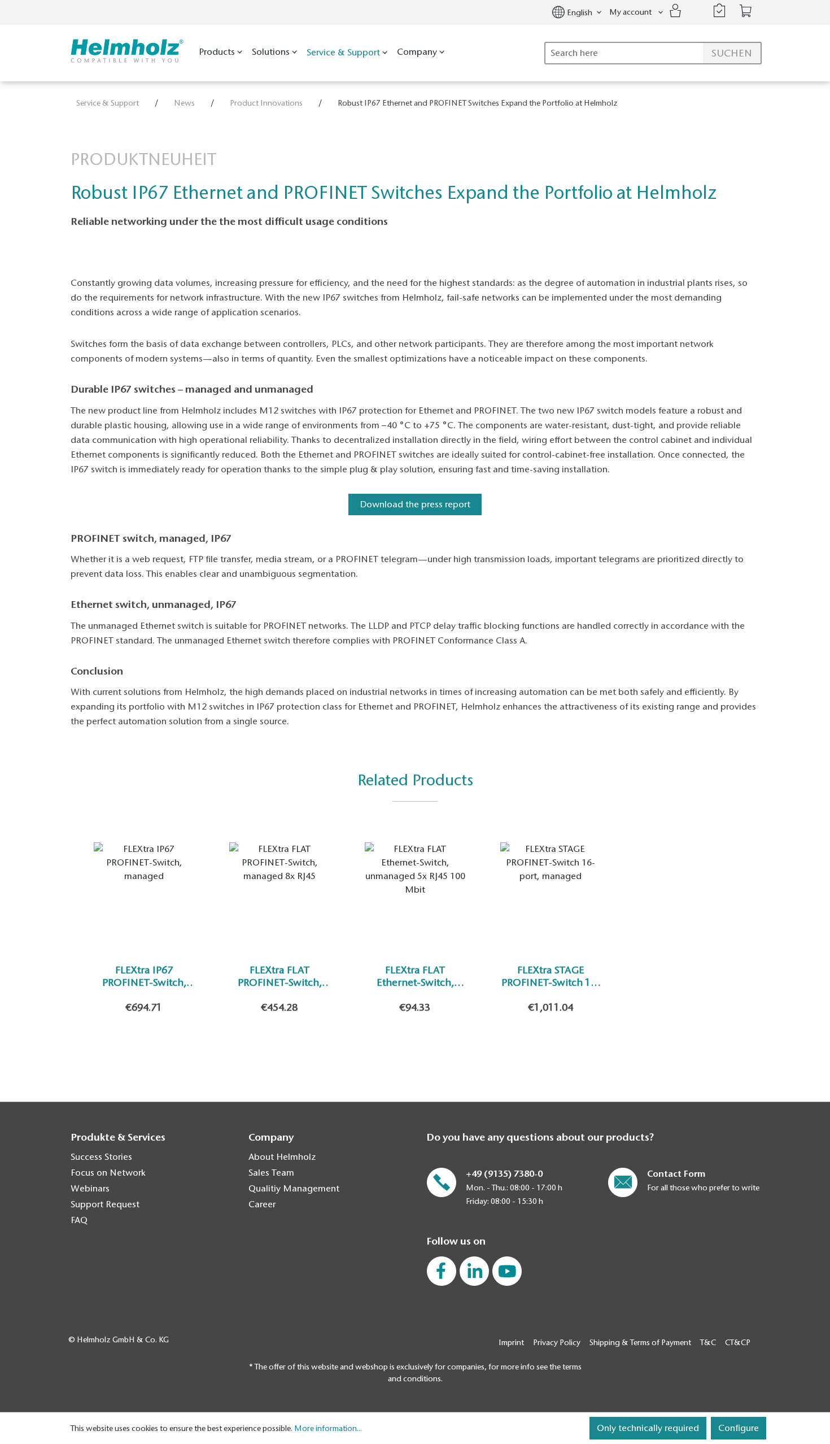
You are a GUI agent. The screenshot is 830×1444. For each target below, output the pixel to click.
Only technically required (648, 1428)
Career (262, 1204)
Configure (738, 1428)
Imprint (511, 1342)
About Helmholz (282, 1157)
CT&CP (737, 1342)
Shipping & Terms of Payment (640, 1342)
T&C (708, 1342)
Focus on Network (108, 1172)
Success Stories (101, 1157)
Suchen (731, 53)
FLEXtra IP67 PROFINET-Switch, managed (144, 976)
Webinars (90, 1188)
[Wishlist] (719, 10)
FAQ (79, 1220)
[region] (415, 939)
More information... (328, 1428)
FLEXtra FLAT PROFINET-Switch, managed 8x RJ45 (280, 976)
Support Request (105, 1204)
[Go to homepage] (124, 51)
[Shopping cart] (745, 11)
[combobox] (653, 53)
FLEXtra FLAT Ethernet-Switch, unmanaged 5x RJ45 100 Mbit (415, 976)
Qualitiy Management (293, 1188)
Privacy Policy (556, 1342)
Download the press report (415, 504)
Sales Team (271, 1172)
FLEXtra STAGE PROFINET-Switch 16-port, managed (550, 976)
